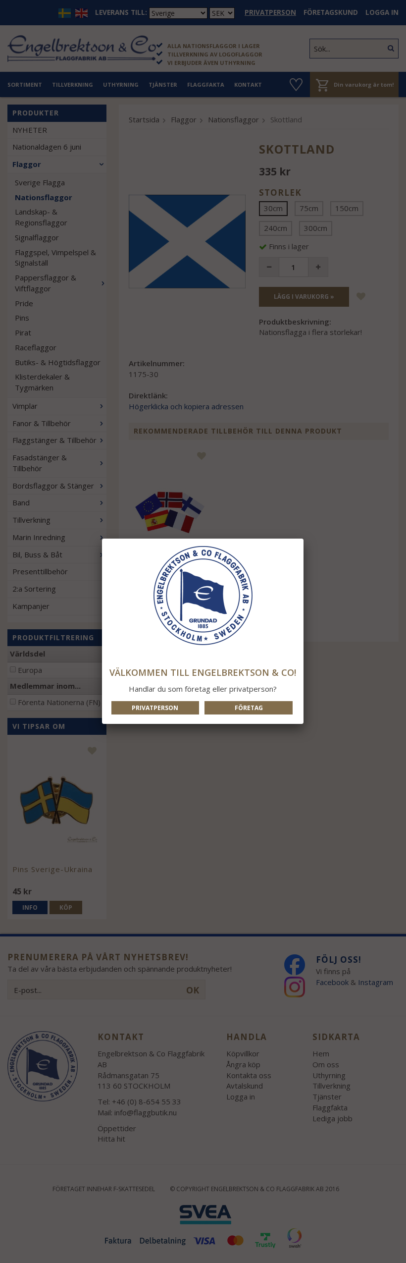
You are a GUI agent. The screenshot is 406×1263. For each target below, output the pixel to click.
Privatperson (155, 708)
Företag (249, 708)
